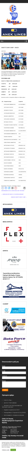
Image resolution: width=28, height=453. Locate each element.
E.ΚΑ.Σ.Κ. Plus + (8, 400)
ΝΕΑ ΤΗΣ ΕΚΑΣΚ (20, 190)
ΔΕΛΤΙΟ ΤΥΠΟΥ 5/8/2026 (10, 402)
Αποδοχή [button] (13, 449)
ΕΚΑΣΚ (13, 190)
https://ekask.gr (14, 432)
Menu (2, 41)
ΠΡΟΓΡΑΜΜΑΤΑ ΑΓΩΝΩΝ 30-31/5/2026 (14, 415)
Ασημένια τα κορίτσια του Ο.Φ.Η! (11, 409)
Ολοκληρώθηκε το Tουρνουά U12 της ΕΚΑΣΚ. (15, 412)
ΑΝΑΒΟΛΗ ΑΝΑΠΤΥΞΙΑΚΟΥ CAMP (19, 197)
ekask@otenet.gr (14, 431)
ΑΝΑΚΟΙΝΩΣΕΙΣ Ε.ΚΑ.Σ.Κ (6, 190)
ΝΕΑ (16, 190)
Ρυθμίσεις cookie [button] (5, 449)
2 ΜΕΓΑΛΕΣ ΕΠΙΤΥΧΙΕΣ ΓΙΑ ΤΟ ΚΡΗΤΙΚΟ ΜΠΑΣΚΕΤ (12, 194)
